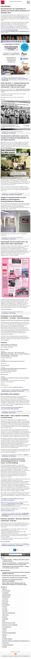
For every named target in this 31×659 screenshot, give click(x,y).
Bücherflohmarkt (12, 78)
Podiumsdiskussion (6, 626)
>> (22, 549)
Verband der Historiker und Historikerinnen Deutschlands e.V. (16, 640)
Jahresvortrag (5, 614)
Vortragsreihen (24, 514)
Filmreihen (4, 606)
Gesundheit (4, 610)
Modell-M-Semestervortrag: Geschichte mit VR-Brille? (14, 575)
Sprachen (4, 631)
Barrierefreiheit (17, 656)
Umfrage (4, 636)
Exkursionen (5, 603)
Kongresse (4, 617)
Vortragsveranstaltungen (22, 78)
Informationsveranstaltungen (8, 612)
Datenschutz (5, 656)
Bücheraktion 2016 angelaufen (10, 394)
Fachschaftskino (6, 604)
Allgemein (26, 454)
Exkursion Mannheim (5, 541)
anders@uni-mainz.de (18, 387)
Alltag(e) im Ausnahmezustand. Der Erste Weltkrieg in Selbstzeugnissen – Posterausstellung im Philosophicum (13, 199)
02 (17, 549)
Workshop (4, 646)
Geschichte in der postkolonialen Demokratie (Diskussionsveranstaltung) (12, 580)
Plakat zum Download (6, 309)
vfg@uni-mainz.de (19, 404)
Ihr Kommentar (5, 80)
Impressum (10, 656)
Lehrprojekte (11, 194)
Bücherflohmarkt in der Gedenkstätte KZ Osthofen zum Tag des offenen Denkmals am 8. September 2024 (15, 10)
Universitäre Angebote (7, 638)
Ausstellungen (5, 78)
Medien (4, 620)
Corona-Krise (5, 598)
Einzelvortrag (5, 600)
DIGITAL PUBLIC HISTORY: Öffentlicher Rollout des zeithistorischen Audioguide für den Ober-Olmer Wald (14, 584)
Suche (6, 554)
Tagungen (4, 634)
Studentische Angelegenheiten (8, 545)
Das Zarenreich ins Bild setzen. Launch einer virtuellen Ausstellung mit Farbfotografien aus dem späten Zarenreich (15, 138)
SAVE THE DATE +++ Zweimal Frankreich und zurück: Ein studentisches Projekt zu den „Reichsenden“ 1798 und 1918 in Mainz (15, 85)
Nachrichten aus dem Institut (14, 514)
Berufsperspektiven (6, 391)
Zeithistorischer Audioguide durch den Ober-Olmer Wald (15, 577)
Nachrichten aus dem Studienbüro (10, 624)
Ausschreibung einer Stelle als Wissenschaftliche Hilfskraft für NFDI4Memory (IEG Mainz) (16, 573)
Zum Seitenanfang (24, 656)
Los (24, 554)
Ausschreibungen (6, 590)
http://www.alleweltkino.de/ (7, 510)
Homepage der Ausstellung (8, 498)
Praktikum (4, 628)
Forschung (4, 608)
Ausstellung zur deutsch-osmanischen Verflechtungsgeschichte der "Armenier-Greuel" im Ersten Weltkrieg (13, 461)
